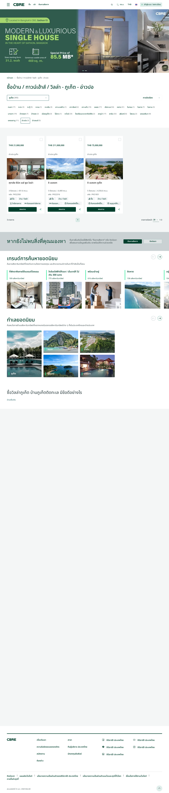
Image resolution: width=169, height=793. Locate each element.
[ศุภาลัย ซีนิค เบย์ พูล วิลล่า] (25, 137)
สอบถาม (22, 209)
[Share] (40, 209)
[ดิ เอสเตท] (65, 137)
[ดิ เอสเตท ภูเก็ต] (104, 137)
